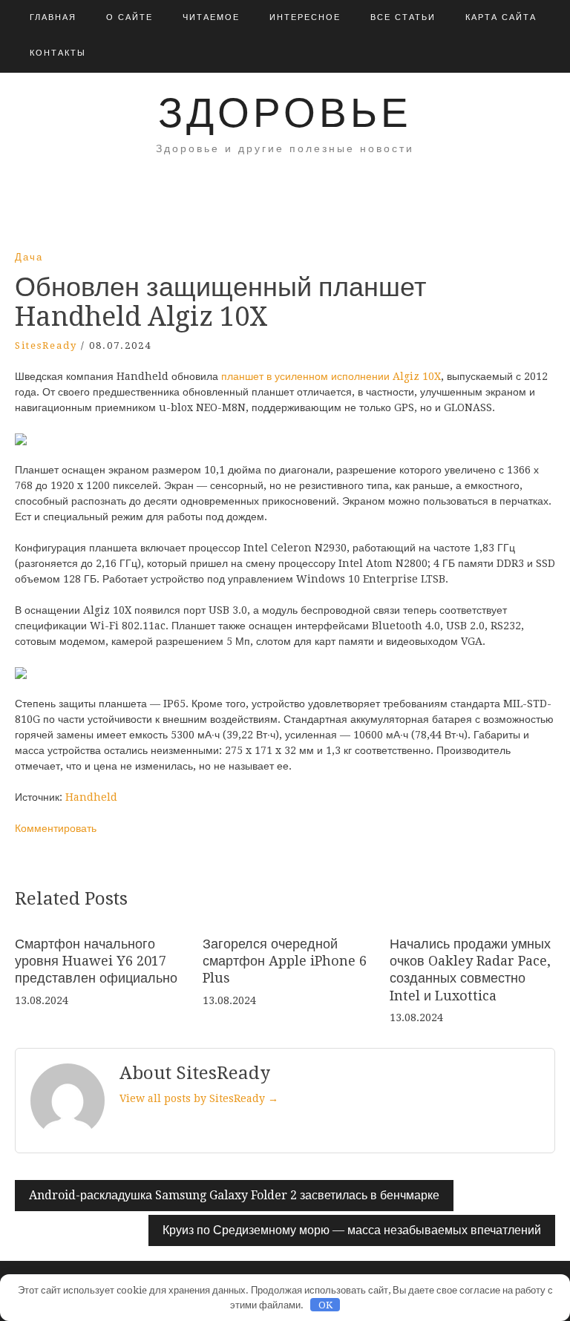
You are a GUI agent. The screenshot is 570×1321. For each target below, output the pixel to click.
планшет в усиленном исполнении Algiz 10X (331, 376)
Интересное (305, 17)
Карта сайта (501, 17)
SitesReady (46, 345)
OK (325, 1305)
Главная (53, 17)
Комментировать (55, 828)
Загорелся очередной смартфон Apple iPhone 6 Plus (285, 961)
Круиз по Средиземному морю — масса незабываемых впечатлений (352, 1230)
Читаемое (211, 17)
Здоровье (285, 113)
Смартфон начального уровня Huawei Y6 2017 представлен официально (96, 961)
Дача (29, 257)
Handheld (91, 797)
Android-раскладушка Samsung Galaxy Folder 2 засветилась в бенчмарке (234, 1195)
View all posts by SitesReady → (198, 1098)
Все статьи (403, 17)
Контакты (58, 53)
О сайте (129, 17)
